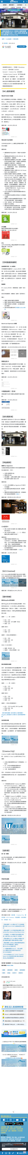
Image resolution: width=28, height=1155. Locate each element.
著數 (4, 970)
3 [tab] (13, 9)
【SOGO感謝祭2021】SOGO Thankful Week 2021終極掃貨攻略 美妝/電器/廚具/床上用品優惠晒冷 (13, 956)
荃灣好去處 (20, 1129)
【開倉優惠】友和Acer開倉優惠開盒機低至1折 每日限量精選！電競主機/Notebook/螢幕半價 (13, 944)
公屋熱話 (13, 7)
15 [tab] (14, 12)
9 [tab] (13, 10)
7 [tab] (10, 10)
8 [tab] (12, 10)
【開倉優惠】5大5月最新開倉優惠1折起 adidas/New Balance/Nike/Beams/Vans (13, 931)
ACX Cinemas (10, 917)
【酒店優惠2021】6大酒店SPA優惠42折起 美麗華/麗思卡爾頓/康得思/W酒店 (13, 939)
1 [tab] (10, 9)
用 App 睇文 (22, 46)
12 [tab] (18, 10)
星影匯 (13, 915)
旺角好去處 (4, 1131)
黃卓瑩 (6, 43)
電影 (4, 973)
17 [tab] (17, 12)
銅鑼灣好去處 (4, 1129)
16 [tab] (16, 12)
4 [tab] (15, 9)
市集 (8, 1127)
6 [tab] (18, 9)
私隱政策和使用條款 (18, 1144)
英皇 (9, 973)
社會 (9, 1131)
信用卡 (14, 973)
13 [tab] (11, 12)
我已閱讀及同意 (14, 1149)
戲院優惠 (10, 970)
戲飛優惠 (22, 970)
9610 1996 (10, 965)
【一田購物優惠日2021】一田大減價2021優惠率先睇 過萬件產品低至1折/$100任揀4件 (12, 950)
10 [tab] (15, 10)
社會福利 (3, 1132)
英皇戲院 (17, 917)
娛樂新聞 (18, 7)
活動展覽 (3, 1127)
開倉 (11, 1127)
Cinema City (20, 915)
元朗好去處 (12, 1129)
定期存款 (24, 7)
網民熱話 (3, 1137)
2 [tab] (12, 9)
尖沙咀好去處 (17, 1127)
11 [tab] (16, 10)
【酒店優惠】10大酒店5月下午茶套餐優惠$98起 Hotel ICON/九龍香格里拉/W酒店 (13, 926)
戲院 (16, 970)
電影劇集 (15, 39)
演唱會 (4, 5)
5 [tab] (16, 9)
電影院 (21, 973)
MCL (10, 920)
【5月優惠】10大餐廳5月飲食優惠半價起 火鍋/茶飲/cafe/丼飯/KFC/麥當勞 (13, 935)
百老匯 (6, 920)
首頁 (3, 39)
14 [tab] (13, 12)
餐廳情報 (14, 1131)
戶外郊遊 (19, 1131)
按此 (17, 494)
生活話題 (8, 39)
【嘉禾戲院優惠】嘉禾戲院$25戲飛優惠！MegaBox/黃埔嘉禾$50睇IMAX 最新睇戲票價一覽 (13, 714)
